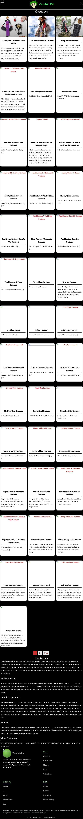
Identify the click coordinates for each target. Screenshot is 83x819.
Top (78, 814)
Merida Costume (13, 330)
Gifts (45, 769)
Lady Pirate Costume (69, 40)
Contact (46, 791)
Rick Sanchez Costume (70, 585)
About (45, 786)
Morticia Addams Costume (69, 451)
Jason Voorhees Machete (13, 585)
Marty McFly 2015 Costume (69, 540)
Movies (5, 786)
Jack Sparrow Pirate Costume (41, 40)
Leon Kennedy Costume (13, 451)
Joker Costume (41, 330)
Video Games (7, 800)
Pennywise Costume (13, 631)
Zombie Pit (46, 4)
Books (5, 795)
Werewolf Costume (69, 91)
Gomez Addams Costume (41, 451)
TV (4, 791)
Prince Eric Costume (69, 330)
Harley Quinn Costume (69, 196)
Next (46, 653)
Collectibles (47, 774)
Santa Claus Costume (41, 282)
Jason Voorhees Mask (41, 585)
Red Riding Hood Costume (41, 91)
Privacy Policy (48, 800)
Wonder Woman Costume (41, 540)
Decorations (47, 761)
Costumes (46, 756)
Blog (4, 804)
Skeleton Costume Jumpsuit (41, 368)
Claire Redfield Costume (69, 411)
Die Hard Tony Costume (13, 411)
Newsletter (47, 795)
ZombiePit (18, 753)
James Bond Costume (41, 411)
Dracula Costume (70, 282)
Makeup (46, 765)
